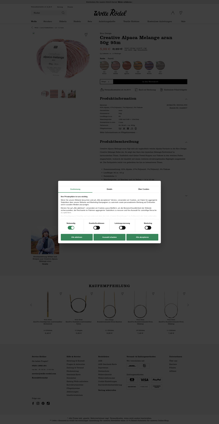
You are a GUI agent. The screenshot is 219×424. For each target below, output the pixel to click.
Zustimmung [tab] (75, 189)
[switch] (96, 228)
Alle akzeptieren (142, 237)
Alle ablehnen (76, 237)
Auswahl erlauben (109, 237)
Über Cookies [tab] (143, 189)
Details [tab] (109, 189)
